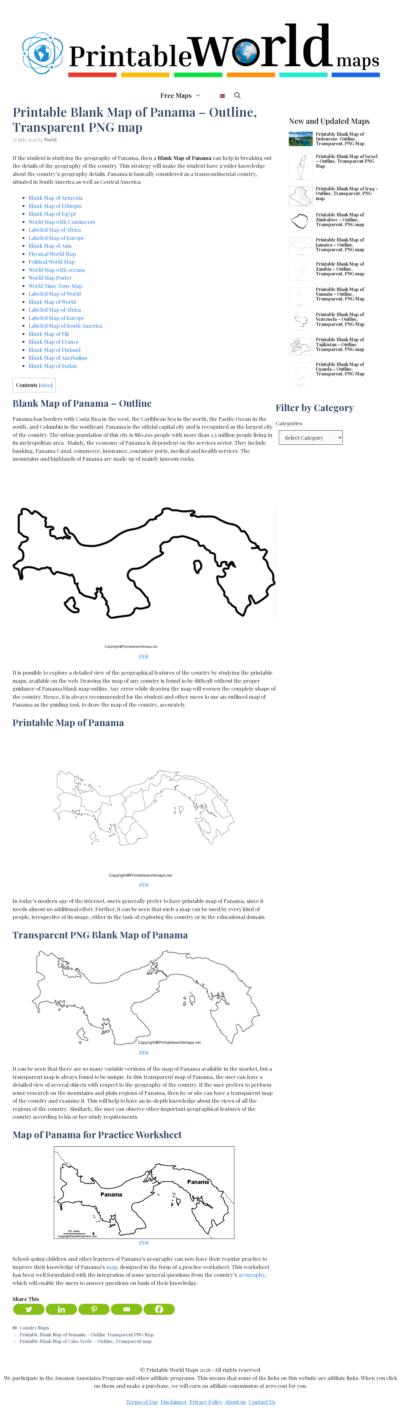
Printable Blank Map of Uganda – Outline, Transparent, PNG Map (340, 369)
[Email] (126, 1309)
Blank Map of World (52, 301)
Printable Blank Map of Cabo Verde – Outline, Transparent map (86, 1341)
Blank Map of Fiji (49, 333)
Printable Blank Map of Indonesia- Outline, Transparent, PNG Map (340, 139)
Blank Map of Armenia (56, 197)
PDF (144, 656)
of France (67, 341)
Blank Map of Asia (50, 245)
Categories (289, 423)
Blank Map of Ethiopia (55, 205)
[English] (218, 95)
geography (251, 1274)
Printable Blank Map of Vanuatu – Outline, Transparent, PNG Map (340, 294)
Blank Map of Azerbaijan (58, 357)
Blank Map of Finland (55, 349)
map (111, 1266)
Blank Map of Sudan (53, 365)
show (45, 385)
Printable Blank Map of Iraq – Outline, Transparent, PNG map (347, 193)
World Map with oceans (57, 269)
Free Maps (176, 95)
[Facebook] (159, 1309)
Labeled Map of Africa (55, 229)
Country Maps (34, 1327)
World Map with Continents (62, 221)
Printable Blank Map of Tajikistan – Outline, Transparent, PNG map (340, 344)
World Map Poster (50, 277)
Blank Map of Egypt (52, 213)
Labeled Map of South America (65, 325)
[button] (237, 95)
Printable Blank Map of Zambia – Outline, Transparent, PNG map (340, 269)
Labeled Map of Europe (56, 237)
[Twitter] (28, 1309)
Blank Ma (40, 341)
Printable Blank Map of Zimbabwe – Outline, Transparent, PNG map (340, 219)
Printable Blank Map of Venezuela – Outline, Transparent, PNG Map (340, 319)
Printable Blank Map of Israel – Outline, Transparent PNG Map (347, 161)
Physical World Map (52, 253)
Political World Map (52, 261)
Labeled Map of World (55, 293)
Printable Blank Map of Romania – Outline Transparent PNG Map (87, 1334)
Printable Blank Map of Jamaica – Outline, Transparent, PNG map (340, 244)
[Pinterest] (94, 1309)
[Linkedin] (61, 1309)
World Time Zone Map (55, 285)
